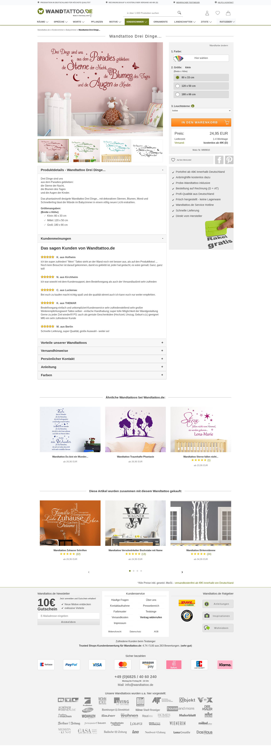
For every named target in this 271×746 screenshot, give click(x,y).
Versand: (179, 142)
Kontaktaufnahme (120, 605)
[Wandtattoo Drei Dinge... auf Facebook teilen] (218, 160)
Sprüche (59, 22)
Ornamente (161, 22)
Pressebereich (151, 605)
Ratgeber (226, 22)
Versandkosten (120, 617)
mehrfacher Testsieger (188, 2)
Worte (77, 22)
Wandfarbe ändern (219, 45)
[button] (130, 570)
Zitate (204, 22)
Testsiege (151, 611)
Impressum (120, 623)
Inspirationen (221, 616)
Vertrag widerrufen (151, 617)
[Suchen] (179, 12)
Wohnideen (221, 628)
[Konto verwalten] (207, 13)
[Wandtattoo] (64, 11)
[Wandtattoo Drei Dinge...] (100, 89)
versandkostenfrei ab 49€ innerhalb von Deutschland (204, 583)
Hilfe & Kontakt (226, 2)
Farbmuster (120, 611)
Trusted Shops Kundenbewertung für (110, 645)
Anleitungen (221, 604)
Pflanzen (97, 22)
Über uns (151, 600)
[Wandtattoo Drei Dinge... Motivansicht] (85, 150)
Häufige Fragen (120, 600)
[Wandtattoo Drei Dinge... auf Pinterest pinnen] (228, 160)
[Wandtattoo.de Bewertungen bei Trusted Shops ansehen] (187, 620)
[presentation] (89, 572)
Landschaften (183, 22)
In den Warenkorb (200, 122)
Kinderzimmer (135, 22)
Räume (41, 22)
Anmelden (68, 622)
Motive (113, 22)
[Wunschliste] (218, 13)
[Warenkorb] (228, 13)
